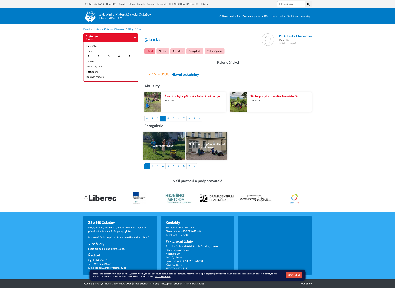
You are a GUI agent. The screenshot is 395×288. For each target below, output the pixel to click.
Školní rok (292, 16)
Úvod (150, 51)
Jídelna (90, 61)
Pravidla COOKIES (194, 283)
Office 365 (111, 4)
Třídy (130, 29)
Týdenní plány (214, 51)
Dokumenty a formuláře (255, 16)
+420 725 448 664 (191, 231)
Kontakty (305, 16)
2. (99, 56)
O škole (223, 16)
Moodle (141, 4)
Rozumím (294, 275)
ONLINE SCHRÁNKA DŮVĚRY (183, 4)
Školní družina (94, 66)
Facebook (161, 4)
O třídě (163, 51)
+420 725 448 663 (102, 264)
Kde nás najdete (95, 77)
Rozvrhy (122, 4)
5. (130, 56)
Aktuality (235, 16)
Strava (132, 4)
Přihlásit (154, 283)
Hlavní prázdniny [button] (185, 75)
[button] (308, 4)
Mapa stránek (140, 283)
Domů (86, 29)
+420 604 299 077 (189, 227)
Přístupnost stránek (171, 283)
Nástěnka (91, 46)
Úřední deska (278, 16)
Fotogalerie (92, 72)
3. (109, 56)
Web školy (306, 283)
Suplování (99, 4)
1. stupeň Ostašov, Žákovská (109, 29)
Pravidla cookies (162, 276)
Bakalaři (88, 4)
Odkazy (204, 4)
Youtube (151, 4)
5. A (139, 29)
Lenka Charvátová (295, 36)
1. (89, 56)
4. (119, 56)
